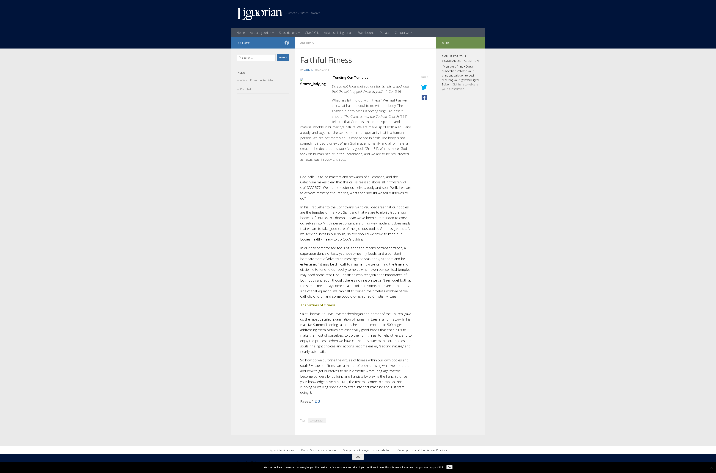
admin (308, 70)
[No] (711, 468)
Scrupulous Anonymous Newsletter (366, 450)
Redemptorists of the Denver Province (422, 450)
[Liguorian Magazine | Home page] (260, 14)
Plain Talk (246, 89)
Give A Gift (312, 33)
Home (241, 33)
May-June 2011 (317, 420)
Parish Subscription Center (318, 450)
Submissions (366, 33)
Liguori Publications (281, 450)
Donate (384, 33)
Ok (449, 467)
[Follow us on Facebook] (287, 42)
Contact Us (402, 33)
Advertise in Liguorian (338, 33)
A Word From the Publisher (257, 80)
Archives (307, 43)
